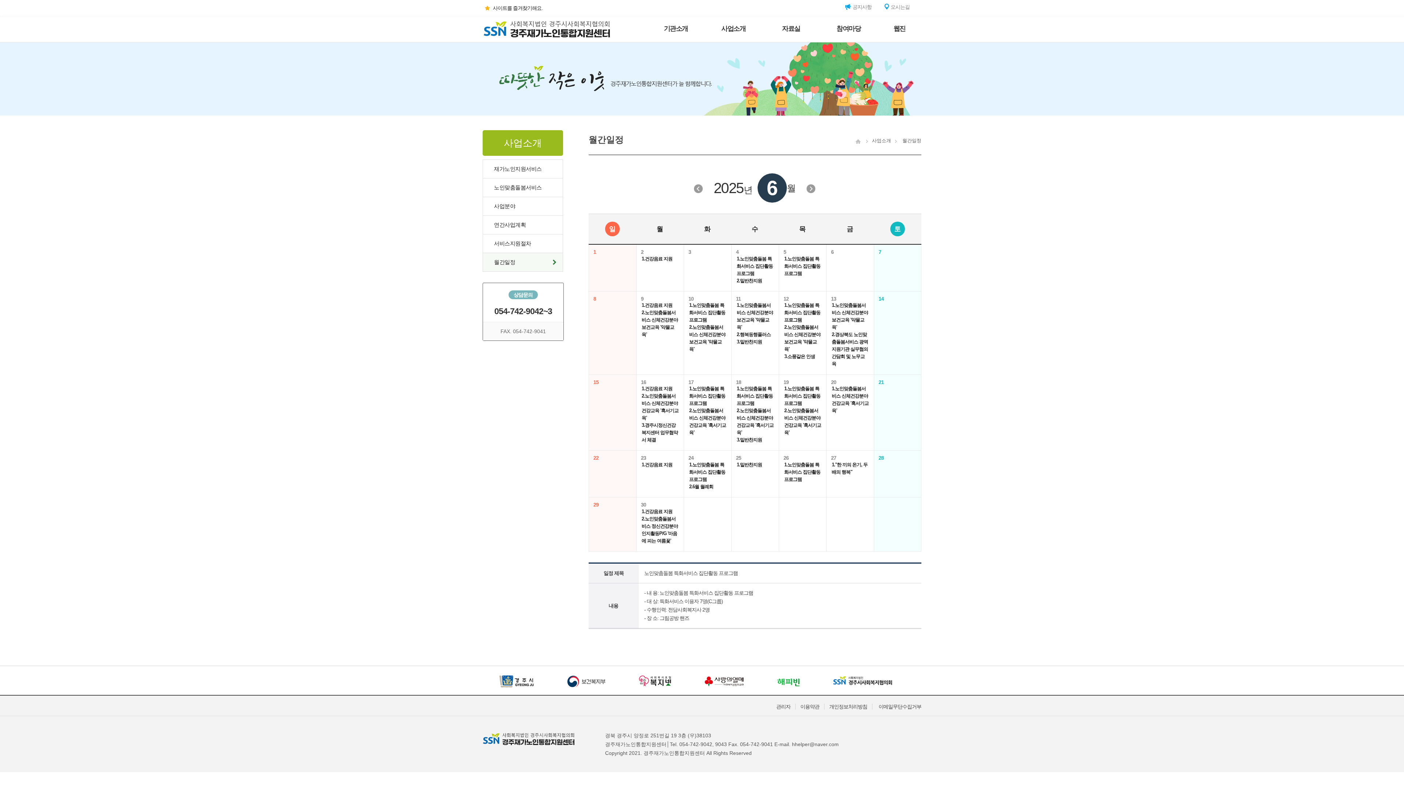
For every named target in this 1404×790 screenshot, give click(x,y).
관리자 (783, 707)
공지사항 (862, 7)
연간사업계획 (510, 225)
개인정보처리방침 (848, 707)
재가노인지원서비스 (518, 169)
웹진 (900, 28)
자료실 (791, 28)
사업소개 (733, 28)
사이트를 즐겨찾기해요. (518, 8)
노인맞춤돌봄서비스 (518, 187)
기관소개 (676, 28)
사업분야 (504, 206)
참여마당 (849, 28)
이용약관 (809, 707)
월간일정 (504, 262)
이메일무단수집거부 (900, 707)
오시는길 (900, 7)
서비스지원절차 (512, 243)
